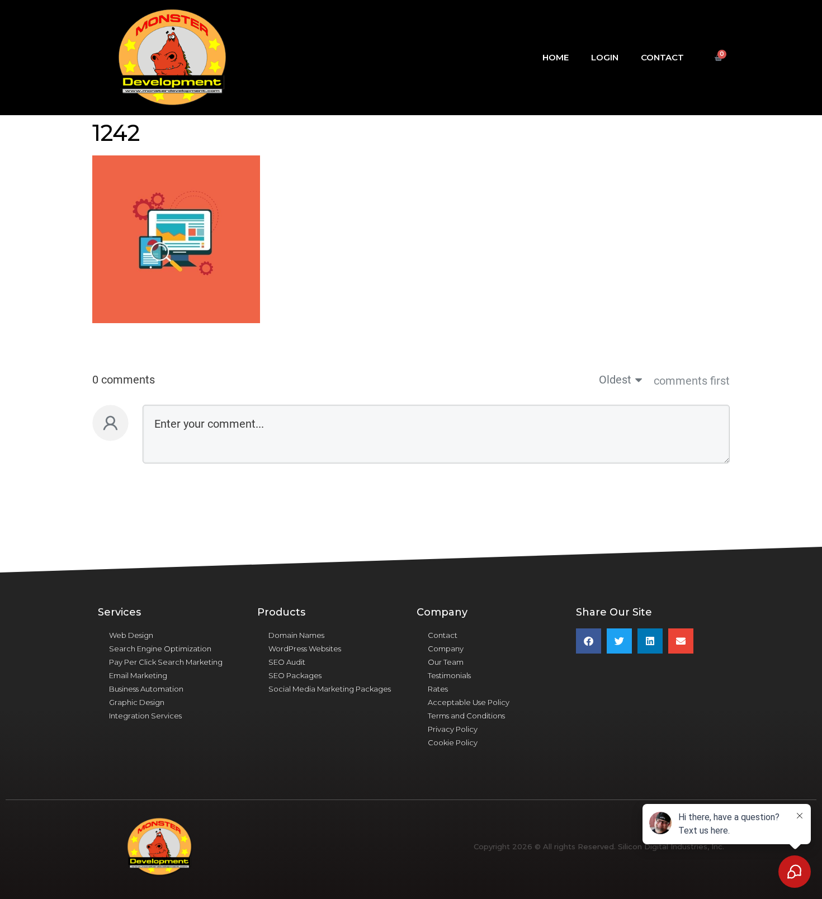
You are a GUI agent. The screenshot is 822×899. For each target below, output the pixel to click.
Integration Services (145, 715)
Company (446, 648)
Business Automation (146, 688)
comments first (692, 380)
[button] (588, 641)
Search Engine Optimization (160, 648)
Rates (438, 688)
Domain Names (296, 635)
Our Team (446, 661)
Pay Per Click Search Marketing (166, 661)
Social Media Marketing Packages (329, 688)
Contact (662, 57)
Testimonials (449, 675)
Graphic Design (136, 702)
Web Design (131, 635)
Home (555, 57)
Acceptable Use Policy (468, 702)
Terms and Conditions (466, 715)
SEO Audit (286, 661)
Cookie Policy (453, 742)
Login (604, 57)
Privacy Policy (453, 729)
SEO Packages (295, 675)
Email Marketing (138, 675)
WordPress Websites (304, 648)
